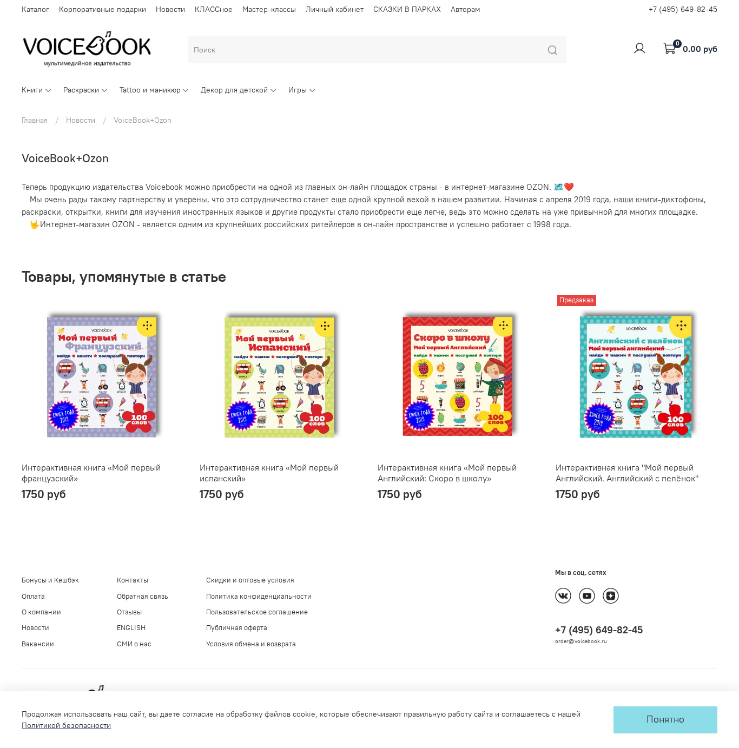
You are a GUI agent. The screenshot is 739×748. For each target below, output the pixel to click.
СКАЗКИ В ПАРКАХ (407, 9)
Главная (35, 120)
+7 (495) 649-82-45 (683, 9)
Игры (297, 90)
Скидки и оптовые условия (250, 580)
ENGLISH (131, 628)
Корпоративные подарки (102, 9)
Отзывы (129, 612)
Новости (170, 9)
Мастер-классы (269, 9)
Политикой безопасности (66, 725)
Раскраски (81, 90)
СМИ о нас (134, 644)
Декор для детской (234, 90)
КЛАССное (214, 9)
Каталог (35, 9)
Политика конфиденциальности (259, 596)
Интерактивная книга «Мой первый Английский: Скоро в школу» (447, 473)
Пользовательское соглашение (257, 612)
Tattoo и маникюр (150, 90)
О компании (41, 612)
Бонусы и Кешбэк (50, 580)
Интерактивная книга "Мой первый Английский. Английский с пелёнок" (627, 473)
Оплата (33, 596)
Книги (32, 90)
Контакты (132, 580)
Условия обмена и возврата (251, 644)
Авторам (465, 9)
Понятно (665, 719)
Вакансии (38, 644)
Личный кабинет (335, 9)
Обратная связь (142, 596)
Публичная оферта (236, 628)
